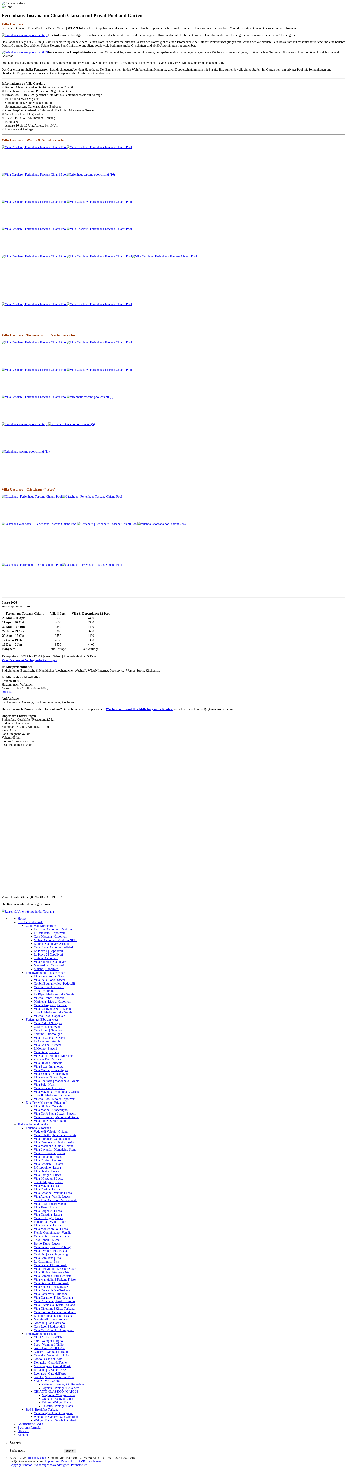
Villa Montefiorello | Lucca (51, 1229)
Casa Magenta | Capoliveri (50, 936)
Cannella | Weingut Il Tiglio (51, 1355)
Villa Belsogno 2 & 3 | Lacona (53, 1008)
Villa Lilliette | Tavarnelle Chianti (55, 1135)
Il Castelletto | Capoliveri (49, 933)
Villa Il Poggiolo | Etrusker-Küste (55, 1268)
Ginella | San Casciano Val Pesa (54, 1377)
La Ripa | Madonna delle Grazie (54, 994)
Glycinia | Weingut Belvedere (60, 1388)
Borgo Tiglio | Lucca (47, 1243)
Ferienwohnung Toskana (41, 1333)
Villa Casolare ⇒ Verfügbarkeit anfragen (29, 660)
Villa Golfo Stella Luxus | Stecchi (55, 1113)
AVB (82, 1461)
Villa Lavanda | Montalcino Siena (55, 1149)
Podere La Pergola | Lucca (50, 1221)
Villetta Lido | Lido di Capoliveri (54, 1099)
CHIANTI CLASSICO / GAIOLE (56, 1391)
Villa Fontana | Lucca (47, 1225)
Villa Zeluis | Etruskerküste (51, 1286)
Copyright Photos (21, 1465)
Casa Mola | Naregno (47, 1026)
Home (22, 918)
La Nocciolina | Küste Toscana (53, 1315)
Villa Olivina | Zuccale (48, 1063)
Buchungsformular (29, 1427)
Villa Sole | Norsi (44, 1084)
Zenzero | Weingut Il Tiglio (51, 1351)
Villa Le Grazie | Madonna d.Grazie (56, 1117)
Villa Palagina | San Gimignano (53, 1413)
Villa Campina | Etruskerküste (52, 1276)
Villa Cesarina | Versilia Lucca (53, 1193)
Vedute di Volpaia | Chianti (51, 1131)
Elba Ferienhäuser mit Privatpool (46, 1102)
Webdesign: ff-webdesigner (51, 1465)
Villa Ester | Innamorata (48, 1066)
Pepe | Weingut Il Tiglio (49, 1344)
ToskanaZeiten (36, 1457)
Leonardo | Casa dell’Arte (50, 1373)
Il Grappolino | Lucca (47, 1167)
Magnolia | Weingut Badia (58, 1395)
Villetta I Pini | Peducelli (49, 987)
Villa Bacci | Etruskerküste (50, 1265)
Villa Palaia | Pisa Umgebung (52, 1247)
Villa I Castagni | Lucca (48, 1178)
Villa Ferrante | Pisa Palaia (50, 1250)
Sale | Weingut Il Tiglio (48, 1341)
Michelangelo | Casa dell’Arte (52, 1366)
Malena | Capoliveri (46, 969)
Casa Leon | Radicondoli (49, 1326)
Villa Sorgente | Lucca (48, 1211)
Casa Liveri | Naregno (48, 1030)
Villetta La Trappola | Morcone (53, 1055)
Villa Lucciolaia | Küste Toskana (54, 1305)
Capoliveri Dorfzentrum (41, 925)
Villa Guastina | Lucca (48, 1214)
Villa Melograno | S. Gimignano (54, 1330)
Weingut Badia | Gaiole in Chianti (55, 1420)
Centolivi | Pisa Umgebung (51, 1254)
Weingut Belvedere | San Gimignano (57, 1416)
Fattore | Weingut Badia (57, 1402)
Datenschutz (69, 1461)
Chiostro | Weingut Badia (58, 1406)
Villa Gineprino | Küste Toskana (54, 1308)
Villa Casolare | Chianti (48, 1164)
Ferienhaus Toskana (38, 1128)
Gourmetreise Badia (30, 1424)
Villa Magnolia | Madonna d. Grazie (56, 1091)
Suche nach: (17, 1450)
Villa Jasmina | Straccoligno (51, 1073)
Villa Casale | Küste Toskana (52, 1290)
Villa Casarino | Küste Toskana (53, 1297)
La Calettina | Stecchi (47, 1041)
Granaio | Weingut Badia (57, 1398)
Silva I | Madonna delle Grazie (53, 1012)
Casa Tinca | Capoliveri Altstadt (54, 947)
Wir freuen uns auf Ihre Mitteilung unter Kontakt (140, 709)
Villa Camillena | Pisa (47, 1258)
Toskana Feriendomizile (33, 1124)
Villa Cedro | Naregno (48, 1023)
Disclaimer (94, 1461)
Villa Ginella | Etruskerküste (51, 1283)
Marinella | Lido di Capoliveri (52, 1001)
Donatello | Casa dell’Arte (50, 1362)
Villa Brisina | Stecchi (47, 1045)
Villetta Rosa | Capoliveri (49, 1016)
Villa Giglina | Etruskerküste (51, 1272)
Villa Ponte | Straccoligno (50, 1077)
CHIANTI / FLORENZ (49, 1337)
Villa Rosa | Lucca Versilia (50, 1203)
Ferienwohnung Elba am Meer (45, 972)
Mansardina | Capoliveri (49, 965)
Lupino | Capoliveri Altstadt (51, 943)
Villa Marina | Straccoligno (51, 1070)
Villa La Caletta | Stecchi (49, 1037)
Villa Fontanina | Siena (48, 1156)
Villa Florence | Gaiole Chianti (53, 1138)
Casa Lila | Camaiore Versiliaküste (55, 1200)
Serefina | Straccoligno (48, 1034)
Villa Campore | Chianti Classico (54, 1142)
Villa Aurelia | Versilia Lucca (52, 1196)
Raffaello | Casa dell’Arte (50, 1370)
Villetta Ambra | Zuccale (49, 998)
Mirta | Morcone (44, 990)
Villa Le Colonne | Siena (49, 1153)
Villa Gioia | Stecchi (46, 1052)
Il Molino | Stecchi (45, 1048)
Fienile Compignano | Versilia (52, 1232)
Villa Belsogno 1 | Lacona (50, 1005)
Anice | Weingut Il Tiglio (49, 1348)
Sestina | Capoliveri (46, 958)
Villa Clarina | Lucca (47, 1189)
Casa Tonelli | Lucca (47, 1240)
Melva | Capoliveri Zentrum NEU (55, 940)
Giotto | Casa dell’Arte (48, 1359)
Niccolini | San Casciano (49, 1323)
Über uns (23, 1431)
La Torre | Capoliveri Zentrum (53, 929)
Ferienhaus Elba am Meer (42, 1019)
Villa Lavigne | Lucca (47, 1175)
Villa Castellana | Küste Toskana (54, 1301)
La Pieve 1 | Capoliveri (48, 951)
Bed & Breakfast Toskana (42, 1409)
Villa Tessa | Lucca (46, 1207)
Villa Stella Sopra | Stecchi (50, 976)
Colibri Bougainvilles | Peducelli (54, 983)
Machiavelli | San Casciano (51, 1319)
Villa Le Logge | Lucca (48, 1218)
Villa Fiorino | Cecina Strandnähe (55, 1312)
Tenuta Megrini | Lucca (48, 1182)
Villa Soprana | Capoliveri (50, 961)
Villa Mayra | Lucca (46, 1185)
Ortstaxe (7, 691)
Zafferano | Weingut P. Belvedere (63, 1384)
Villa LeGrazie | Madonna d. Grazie (56, 1081)
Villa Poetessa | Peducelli (49, 1088)
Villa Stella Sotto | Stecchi (50, 980)
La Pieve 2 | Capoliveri (48, 954)
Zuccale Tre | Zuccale (47, 1059)
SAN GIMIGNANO (47, 1380)
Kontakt (23, 1434)
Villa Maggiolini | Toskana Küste (55, 1279)
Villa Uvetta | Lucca (46, 1171)
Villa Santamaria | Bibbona (51, 1294)
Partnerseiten (79, 1465)
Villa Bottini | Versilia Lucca (51, 1236)
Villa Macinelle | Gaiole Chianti (54, 1146)
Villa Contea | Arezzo (47, 1160)
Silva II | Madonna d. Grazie (52, 1095)
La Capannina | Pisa (46, 1261)
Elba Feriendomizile (30, 922)
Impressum (52, 1461)
